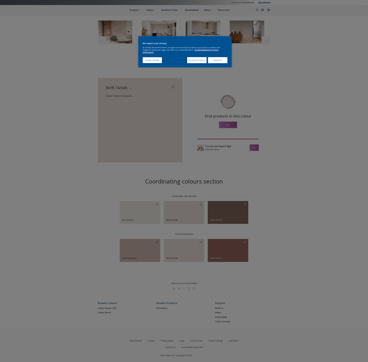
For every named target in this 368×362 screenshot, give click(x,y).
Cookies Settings (152, 60)
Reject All (218, 60)
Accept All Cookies (197, 60)
